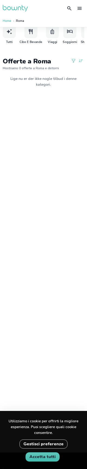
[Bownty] (15, 8)
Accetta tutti (42, 456)
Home (7, 21)
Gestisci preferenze (43, 444)
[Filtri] (73, 61)
